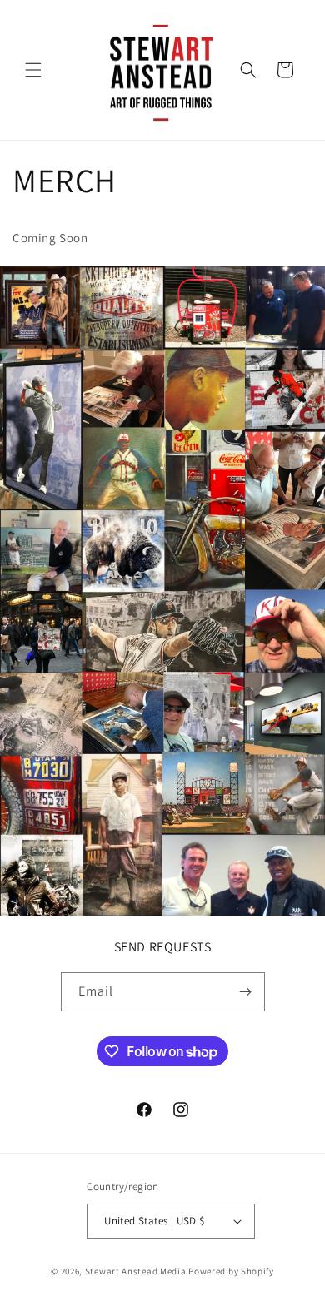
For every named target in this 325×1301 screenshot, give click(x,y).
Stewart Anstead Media (136, 1271)
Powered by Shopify (231, 1271)
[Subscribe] (246, 991)
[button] (33, 70)
